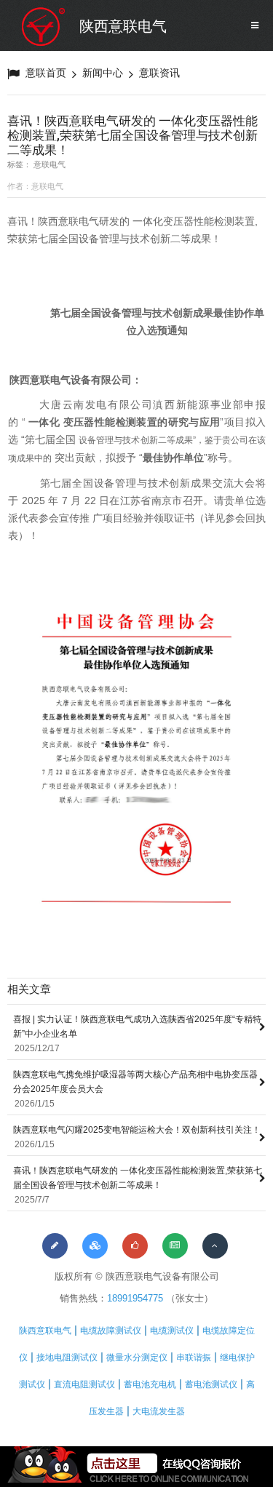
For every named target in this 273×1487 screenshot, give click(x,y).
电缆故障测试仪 (110, 1330)
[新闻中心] (175, 1246)
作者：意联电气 (35, 186)
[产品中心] (95, 1246)
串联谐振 (193, 1357)
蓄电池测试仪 (211, 1384)
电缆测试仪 (172, 1330)
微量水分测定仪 (136, 1357)
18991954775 (135, 1298)
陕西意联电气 (123, 26)
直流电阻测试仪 (84, 1384)
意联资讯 (159, 73)
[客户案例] (135, 1246)
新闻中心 (102, 73)
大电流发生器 (158, 1411)
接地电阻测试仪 (67, 1357)
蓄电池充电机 (150, 1384)
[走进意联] (55, 1246)
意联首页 (45, 73)
